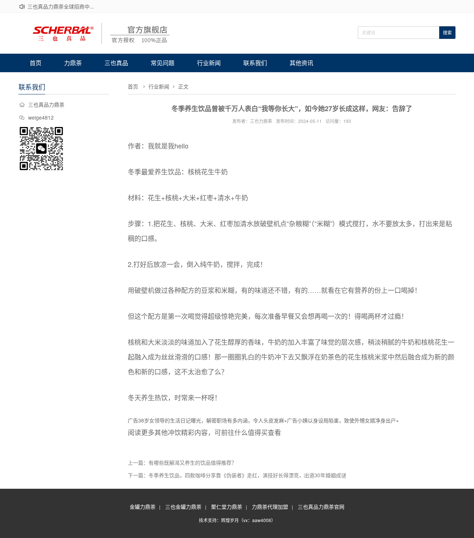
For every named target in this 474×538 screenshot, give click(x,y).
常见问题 (162, 63)
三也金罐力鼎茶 (183, 506)
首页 (35, 63)
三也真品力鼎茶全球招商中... (60, 6)
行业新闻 (209, 63)
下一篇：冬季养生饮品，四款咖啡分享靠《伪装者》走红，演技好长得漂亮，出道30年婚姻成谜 (237, 475)
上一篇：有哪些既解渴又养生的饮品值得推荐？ (182, 462)
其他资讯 (301, 63)
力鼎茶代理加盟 (270, 506)
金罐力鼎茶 (143, 506)
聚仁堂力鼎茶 (226, 506)
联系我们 (255, 63)
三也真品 (116, 63)
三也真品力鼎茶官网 (321, 506)
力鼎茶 (73, 63)
